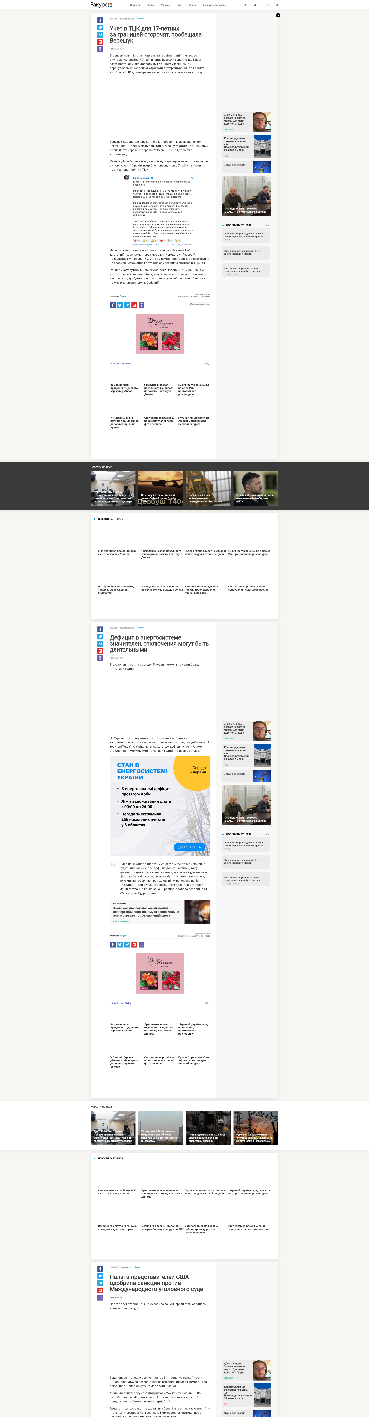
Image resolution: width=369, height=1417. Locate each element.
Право (150, 5)
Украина (165, 5)
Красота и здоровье (214, 5)
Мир (180, 5)
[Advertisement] (160, 106)
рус (268, 5)
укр (264, 5)
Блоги (192, 5)
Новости (135, 5)
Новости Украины (127, 19)
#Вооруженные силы (200, 304)
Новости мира (125, 1179)
